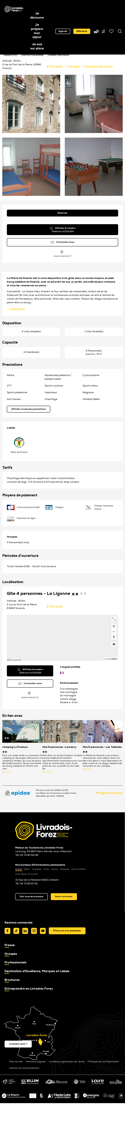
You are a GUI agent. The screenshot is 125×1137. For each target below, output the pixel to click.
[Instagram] (34, 931)
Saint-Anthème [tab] (78, 869)
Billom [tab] (27, 869)
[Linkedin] (25, 931)
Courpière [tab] (36, 869)
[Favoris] (112, 31)
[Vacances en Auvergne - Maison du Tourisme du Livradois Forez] (14, 9)
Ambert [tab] (18, 869)
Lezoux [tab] (54, 869)
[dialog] (67, 930)
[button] (37, 16)
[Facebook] (7, 931)
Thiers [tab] (46, 869)
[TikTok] (16, 931)
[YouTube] (43, 931)
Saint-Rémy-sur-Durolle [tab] (26, 874)
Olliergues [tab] (64, 869)
